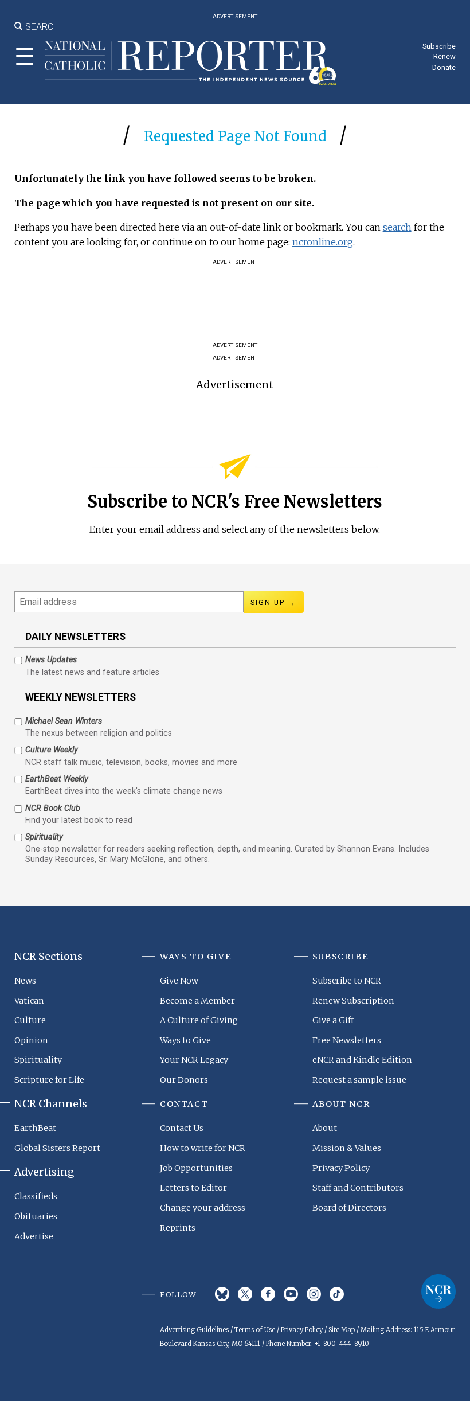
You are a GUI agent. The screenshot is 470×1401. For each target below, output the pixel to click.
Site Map (341, 1330)
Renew (444, 56)
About (324, 1128)
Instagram (314, 1294)
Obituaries (35, 1216)
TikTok (337, 1294)
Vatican (29, 1001)
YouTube (291, 1294)
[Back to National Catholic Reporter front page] (190, 63)
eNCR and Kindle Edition (362, 1060)
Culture (30, 1020)
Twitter (245, 1294)
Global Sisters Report (57, 1148)
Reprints (177, 1228)
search (397, 227)
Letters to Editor (193, 1188)
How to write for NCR (202, 1148)
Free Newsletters (346, 1040)
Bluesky (222, 1294)
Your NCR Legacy (194, 1060)
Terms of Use (254, 1330)
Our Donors (184, 1080)
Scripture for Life (49, 1080)
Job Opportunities (196, 1168)
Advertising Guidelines (194, 1330)
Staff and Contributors (358, 1188)
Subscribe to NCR (346, 980)
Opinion (31, 1040)
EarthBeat (35, 1128)
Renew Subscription (353, 1001)
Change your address (202, 1208)
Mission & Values (346, 1148)
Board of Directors (349, 1208)
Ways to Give (185, 1040)
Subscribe (439, 46)
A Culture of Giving (199, 1020)
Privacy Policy (341, 1168)
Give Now (179, 980)
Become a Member (197, 1001)
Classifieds (35, 1196)
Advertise (33, 1236)
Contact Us (181, 1128)
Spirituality (38, 1060)
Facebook (268, 1294)
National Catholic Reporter (438, 1291)
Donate (444, 67)
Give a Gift (333, 1020)
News (25, 980)
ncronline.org (322, 242)
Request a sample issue (359, 1080)
